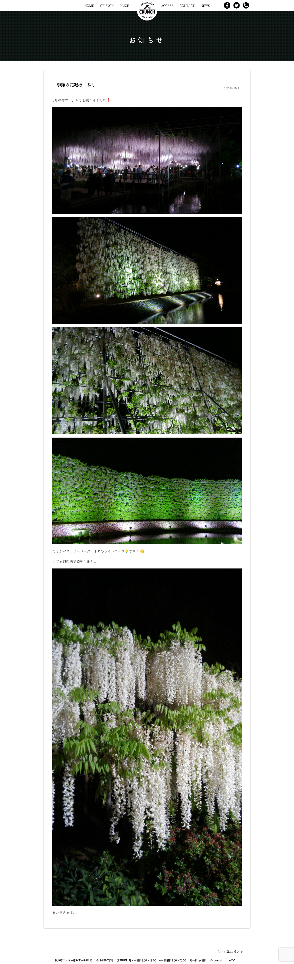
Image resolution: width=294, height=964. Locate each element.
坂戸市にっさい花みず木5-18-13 (74, 960)
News (222, 951)
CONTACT (187, 5)
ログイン (232, 960)
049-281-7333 (104, 960)
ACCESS (167, 5)
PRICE (124, 5)
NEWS (205, 5)
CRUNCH (107, 5)
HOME (89, 5)
